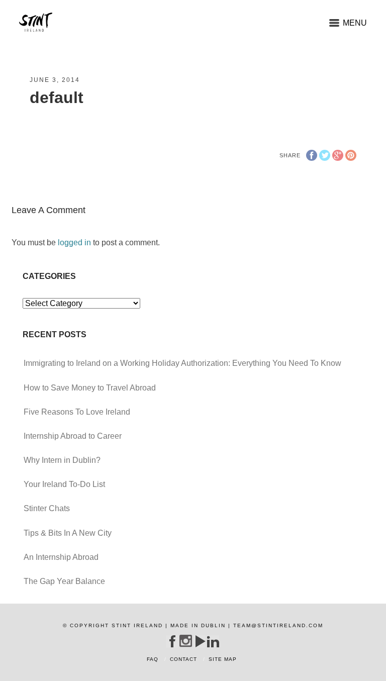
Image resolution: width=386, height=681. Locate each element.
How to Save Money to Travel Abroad (90, 387)
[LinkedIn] (213, 641)
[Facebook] (172, 641)
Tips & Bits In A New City (68, 533)
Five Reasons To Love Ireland (77, 412)
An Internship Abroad (61, 557)
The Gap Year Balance (64, 581)
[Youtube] (199, 641)
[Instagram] (185, 641)
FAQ (152, 659)
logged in (74, 242)
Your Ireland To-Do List (64, 484)
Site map (223, 659)
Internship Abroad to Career (73, 436)
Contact (183, 659)
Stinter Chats (47, 508)
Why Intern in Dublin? (62, 460)
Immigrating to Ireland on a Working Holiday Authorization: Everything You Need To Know (182, 363)
